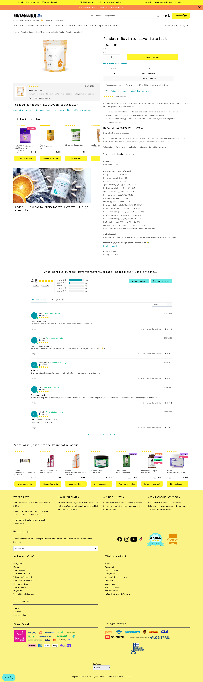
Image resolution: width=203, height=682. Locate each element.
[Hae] (157, 15)
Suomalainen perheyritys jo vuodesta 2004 (162, 2)
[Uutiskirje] (95, 548)
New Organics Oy (110, 246)
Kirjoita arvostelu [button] (162, 281)
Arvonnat (109, 580)
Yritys (107, 563)
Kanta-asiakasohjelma (23, 580)
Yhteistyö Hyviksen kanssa (116, 577)
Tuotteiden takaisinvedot (24, 594)
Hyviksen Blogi (111, 570)
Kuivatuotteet (34, 32)
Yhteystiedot (18, 563)
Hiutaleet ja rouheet (49, 32)
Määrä (105, 52)
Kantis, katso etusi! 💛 (34, 20)
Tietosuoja (18, 608)
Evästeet (17, 611)
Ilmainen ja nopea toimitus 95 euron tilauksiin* (38, 2)
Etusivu (16, 32)
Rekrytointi (110, 573)
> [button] (114, 434)
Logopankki (110, 584)
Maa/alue (97, 664)
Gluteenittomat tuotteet (24, 110)
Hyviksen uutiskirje (21, 584)
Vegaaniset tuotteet (85, 110)
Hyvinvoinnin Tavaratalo (103, 676)
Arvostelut (109, 567)
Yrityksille (48, 20)
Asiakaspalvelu (18, 20)
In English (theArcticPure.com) (118, 594)
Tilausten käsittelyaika (23, 577)
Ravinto (24, 32)
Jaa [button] (35, 329)
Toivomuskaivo (59, 20)
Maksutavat (18, 567)
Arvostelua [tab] (37, 299)
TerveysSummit (111, 590)
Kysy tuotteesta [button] (140, 281)
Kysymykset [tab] (56, 299)
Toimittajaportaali (113, 587)
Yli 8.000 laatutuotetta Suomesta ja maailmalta (100, 2)
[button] (181, 16)
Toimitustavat (19, 570)
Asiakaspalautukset (21, 573)
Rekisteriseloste (20, 615)
